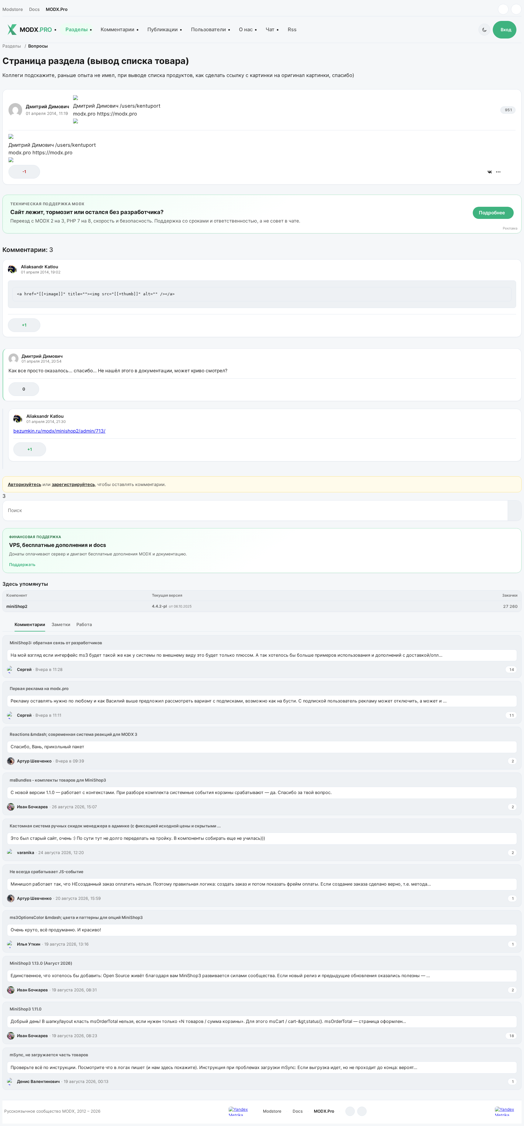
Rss (292, 29)
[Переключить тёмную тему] (484, 29)
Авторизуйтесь (24, 484)
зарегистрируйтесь (73, 484)
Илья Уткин (28, 944)
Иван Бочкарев (32, 806)
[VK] (516, 9)
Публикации (162, 29)
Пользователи (208, 29)
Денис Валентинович (38, 1081)
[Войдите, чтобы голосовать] (16, 171)
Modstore (12, 9)
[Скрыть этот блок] (516, 200)
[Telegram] (503, 9)
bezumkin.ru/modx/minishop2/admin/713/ (59, 431)
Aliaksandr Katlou (39, 266)
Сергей (24, 669)
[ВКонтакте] (489, 172)
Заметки (61, 624)
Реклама (510, 228)
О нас (246, 29)
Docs (34, 9)
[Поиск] (514, 511)
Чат (270, 29)
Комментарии (117, 29)
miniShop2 (16, 606)
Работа (84, 624)
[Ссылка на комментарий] (496, 325)
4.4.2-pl (159, 606)
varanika (25, 852)
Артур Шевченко (34, 761)
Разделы (77, 29)
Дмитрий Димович (47, 106)
